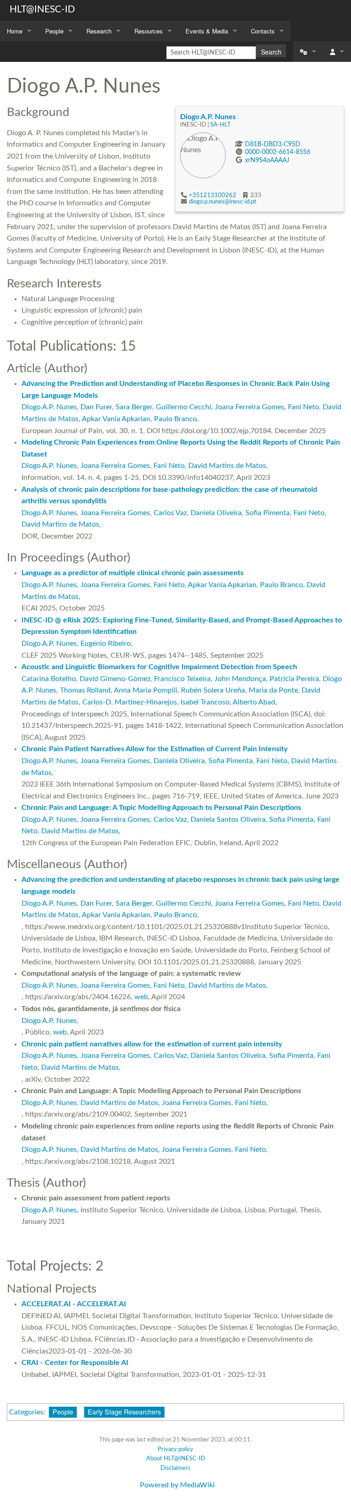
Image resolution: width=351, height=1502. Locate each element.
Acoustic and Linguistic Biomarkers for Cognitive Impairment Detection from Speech (159, 667)
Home (14, 31)
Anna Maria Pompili (145, 690)
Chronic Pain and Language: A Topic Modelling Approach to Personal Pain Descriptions (161, 807)
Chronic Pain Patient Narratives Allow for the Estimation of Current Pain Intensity (154, 749)
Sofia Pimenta (267, 513)
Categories (26, 1412)
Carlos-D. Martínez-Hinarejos (129, 702)
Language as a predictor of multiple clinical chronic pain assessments (132, 573)
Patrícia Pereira (294, 678)
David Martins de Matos (227, 465)
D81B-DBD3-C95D (272, 144)
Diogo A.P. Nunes (208, 117)
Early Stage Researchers (124, 1411)
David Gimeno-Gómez (115, 678)
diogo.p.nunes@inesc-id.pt (222, 201)
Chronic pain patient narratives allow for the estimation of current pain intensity (151, 1044)
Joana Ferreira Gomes (249, 407)
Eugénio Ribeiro (105, 643)
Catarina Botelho (48, 678)
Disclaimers (175, 1468)
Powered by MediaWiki (177, 1485)
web (141, 997)
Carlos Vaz (170, 513)
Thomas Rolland (85, 690)
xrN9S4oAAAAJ (267, 160)
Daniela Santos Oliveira (228, 819)
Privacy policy (175, 1449)
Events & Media (207, 31)
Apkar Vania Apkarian (116, 419)
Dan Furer (96, 407)
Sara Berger (134, 407)
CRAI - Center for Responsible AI (74, 1362)
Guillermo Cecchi (183, 407)
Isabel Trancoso (205, 702)
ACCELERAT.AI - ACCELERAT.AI (73, 1304)
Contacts (263, 31)
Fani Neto (303, 407)
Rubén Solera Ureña (213, 690)
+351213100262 (212, 195)
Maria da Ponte (273, 690)
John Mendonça (240, 678)
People (54, 31)
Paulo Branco (175, 419)
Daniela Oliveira (216, 513)
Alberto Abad (254, 702)
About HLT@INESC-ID (175, 1459)
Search (271, 51)
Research (99, 31)
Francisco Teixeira (182, 678)
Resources (148, 31)
